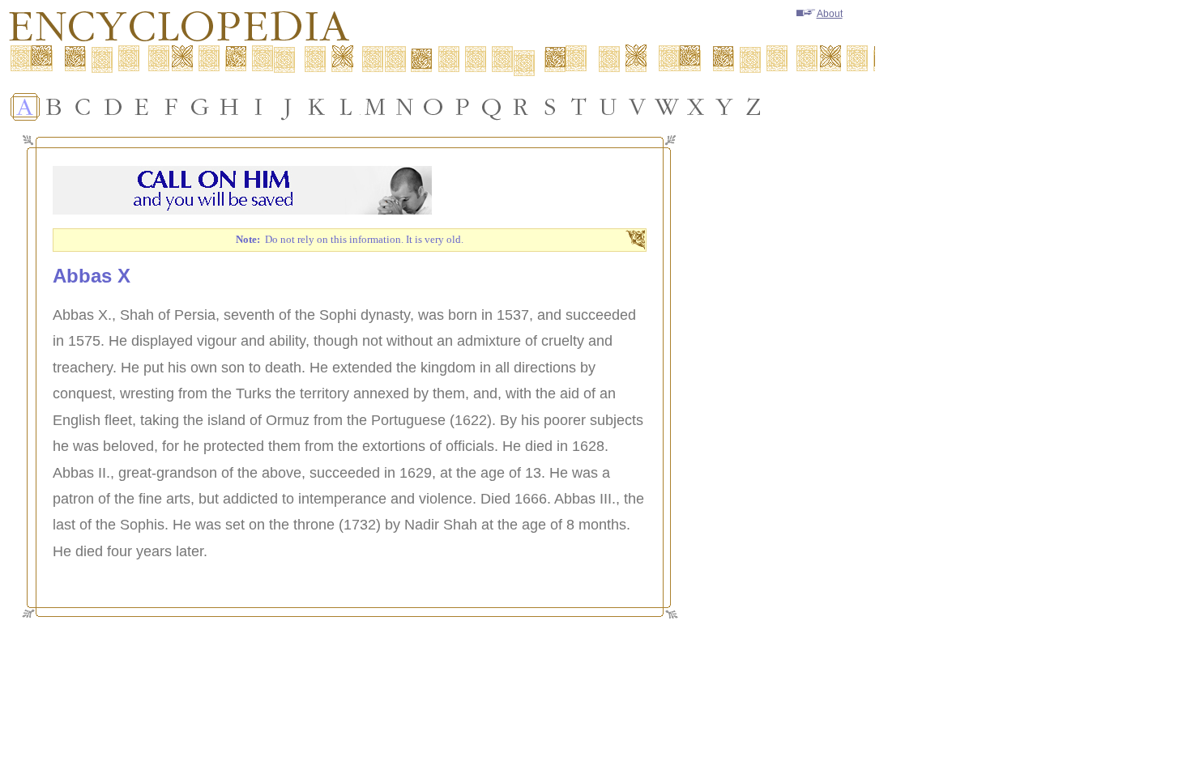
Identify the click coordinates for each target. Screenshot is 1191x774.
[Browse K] (316, 107)
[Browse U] (608, 107)
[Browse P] (462, 107)
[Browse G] (200, 107)
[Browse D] (112, 107)
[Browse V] (637, 107)
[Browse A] (25, 107)
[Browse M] (375, 107)
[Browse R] (521, 107)
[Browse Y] (725, 107)
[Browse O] (433, 107)
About (830, 13)
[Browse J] (287, 107)
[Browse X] (696, 107)
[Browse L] (346, 107)
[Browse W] (666, 107)
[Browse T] (579, 107)
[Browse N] (404, 107)
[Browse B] (54, 107)
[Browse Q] (491, 107)
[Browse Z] (754, 107)
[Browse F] (171, 107)
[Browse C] (83, 107)
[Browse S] (550, 107)
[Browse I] (258, 107)
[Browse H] (229, 107)
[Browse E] (141, 107)
